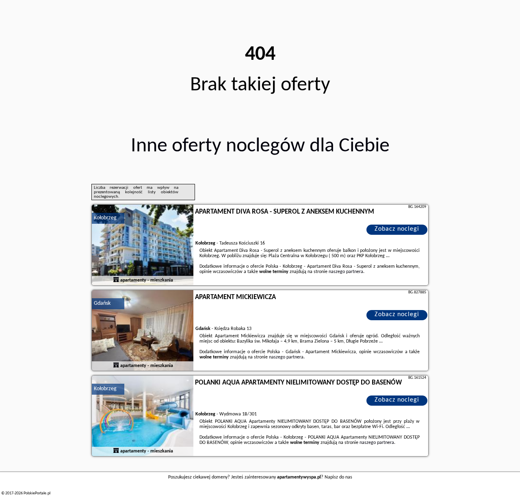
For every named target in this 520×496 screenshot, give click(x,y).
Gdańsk (102, 303)
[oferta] (116, 280)
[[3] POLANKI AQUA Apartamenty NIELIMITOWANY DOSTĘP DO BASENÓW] (142, 416)
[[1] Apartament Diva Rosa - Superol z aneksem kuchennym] (142, 245)
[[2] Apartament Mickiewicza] (142, 330)
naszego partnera (346, 271)
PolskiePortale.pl (37, 493)
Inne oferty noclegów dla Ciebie (260, 146)
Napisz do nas (338, 477)
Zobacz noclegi (397, 229)
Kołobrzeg (105, 218)
